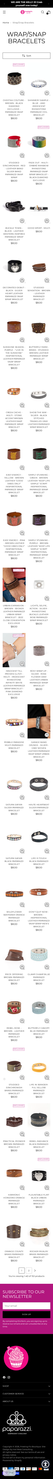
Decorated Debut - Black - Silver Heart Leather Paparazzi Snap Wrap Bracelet (14, 293)
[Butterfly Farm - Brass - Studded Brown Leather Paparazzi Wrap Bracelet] (39, 326)
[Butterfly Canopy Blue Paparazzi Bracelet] (39, 1007)
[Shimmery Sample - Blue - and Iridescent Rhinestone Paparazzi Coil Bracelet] (39, 79)
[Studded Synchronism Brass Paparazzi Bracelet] (14, 1064)
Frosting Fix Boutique (30, 1447)
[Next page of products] (35, 1270)
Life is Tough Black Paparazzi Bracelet (38, 861)
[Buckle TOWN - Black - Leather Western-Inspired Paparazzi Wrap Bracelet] (14, 207)
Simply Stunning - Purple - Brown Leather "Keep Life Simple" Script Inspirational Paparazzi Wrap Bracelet (39, 549)
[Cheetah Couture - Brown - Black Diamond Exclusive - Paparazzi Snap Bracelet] (14, 79)
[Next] (48, 4)
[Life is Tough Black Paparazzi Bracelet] (39, 837)
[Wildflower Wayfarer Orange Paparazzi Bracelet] (14, 891)
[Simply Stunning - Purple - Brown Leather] (39, 519)
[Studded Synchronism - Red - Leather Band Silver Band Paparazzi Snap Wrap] (14, 142)
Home (6, 22)
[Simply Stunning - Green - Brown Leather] (39, 454)
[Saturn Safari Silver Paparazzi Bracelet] (14, 784)
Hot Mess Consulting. (23, 1449)
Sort (28, 55)
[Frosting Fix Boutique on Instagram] (9, 1378)
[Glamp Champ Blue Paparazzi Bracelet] (39, 953)
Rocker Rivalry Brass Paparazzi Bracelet (38, 1254)
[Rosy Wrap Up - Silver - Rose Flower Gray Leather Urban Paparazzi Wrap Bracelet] (39, 650)
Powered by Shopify (12, 1460)
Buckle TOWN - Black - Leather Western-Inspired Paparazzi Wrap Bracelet (14, 234)
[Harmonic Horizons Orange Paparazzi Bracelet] (14, 1174)
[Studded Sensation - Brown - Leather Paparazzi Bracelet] (39, 267)
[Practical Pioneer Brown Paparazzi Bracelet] (14, 1120)
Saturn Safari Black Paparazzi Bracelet (14, 861)
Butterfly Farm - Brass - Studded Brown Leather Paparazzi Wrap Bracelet (39, 353)
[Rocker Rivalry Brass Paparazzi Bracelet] (39, 1230)
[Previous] (4, 4)
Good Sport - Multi (39, 228)
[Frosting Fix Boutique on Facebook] (4, 1378)
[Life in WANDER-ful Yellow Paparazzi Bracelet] (39, 1064)
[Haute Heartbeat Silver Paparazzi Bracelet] (39, 784)
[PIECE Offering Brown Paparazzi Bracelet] (14, 953)
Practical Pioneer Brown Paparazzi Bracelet (14, 1144)
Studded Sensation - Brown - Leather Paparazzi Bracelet (39, 293)
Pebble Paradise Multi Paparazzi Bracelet (14, 745)
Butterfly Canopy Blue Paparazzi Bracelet (39, 1031)
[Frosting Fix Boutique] (26, 12)
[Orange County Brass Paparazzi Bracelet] (14, 1230)
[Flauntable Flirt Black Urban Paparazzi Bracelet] (39, 1174)
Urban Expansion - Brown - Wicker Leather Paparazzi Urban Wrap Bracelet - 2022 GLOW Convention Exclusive (14, 614)
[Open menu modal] (4, 12)
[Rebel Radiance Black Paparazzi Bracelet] (39, 1120)
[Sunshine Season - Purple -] (14, 326)
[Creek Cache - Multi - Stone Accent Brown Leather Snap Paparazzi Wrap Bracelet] (14, 391)
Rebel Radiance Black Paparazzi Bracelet (38, 1144)
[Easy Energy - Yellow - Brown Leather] (14, 454)
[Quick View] (22, 93)
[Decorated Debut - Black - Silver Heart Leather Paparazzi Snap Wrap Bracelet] (14, 267)
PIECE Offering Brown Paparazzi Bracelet (14, 977)
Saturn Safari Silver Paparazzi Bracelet (14, 807)
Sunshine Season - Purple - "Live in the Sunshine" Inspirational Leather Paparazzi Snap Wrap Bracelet (14, 356)
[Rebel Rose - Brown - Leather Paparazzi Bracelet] (14, 1007)
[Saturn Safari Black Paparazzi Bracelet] (14, 837)
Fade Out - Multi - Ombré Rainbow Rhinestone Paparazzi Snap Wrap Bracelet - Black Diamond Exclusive (39, 171)
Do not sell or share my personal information (24, 1458)
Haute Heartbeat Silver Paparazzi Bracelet (39, 807)
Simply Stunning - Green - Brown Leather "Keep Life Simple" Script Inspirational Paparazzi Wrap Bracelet (39, 484)
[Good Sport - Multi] (39, 207)
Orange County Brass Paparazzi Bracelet (14, 1254)
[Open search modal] (42, 12)
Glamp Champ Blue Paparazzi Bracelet (39, 977)
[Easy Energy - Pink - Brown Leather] (14, 519)
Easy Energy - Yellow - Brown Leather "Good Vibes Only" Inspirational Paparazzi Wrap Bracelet (14, 484)
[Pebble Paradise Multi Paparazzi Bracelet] (14, 721)
